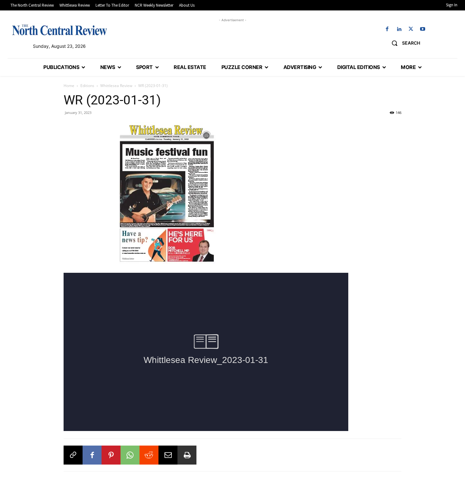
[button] (403, 43)
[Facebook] (387, 29)
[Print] (186, 455)
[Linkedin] (399, 29)
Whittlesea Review (116, 85)
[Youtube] (422, 29)
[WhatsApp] (130, 455)
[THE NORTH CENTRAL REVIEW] (59, 29)
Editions (87, 85)
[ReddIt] (149, 455)
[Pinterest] (111, 455)
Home (69, 85)
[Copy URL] (73, 455)
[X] (410, 29)
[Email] (167, 455)
